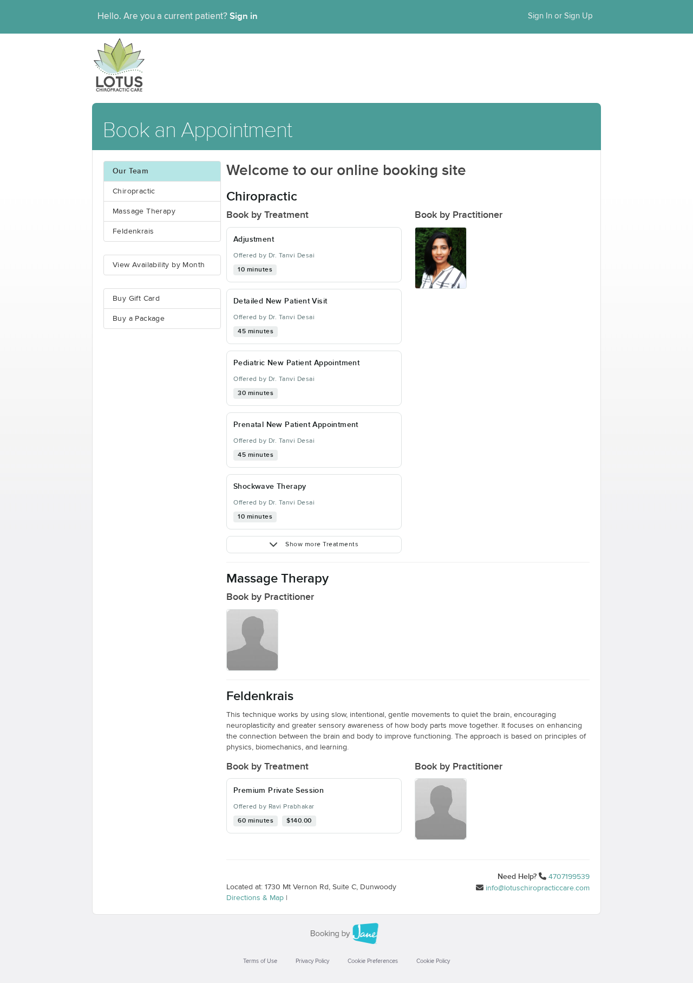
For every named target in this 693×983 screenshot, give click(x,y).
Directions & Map (255, 898)
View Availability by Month (159, 265)
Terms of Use (260, 961)
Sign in (244, 16)
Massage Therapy (144, 211)
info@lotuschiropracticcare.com (538, 888)
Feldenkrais (133, 231)
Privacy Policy (312, 961)
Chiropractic (134, 191)
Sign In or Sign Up (560, 16)
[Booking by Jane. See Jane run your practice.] (346, 934)
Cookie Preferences (373, 961)
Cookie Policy (433, 961)
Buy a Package (139, 318)
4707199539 (569, 877)
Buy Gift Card (136, 298)
